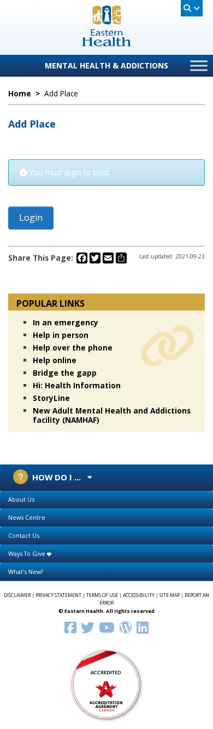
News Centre (26, 517)
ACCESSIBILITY (139, 595)
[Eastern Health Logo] (107, 43)
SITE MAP (169, 595)
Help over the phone (73, 347)
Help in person (60, 335)
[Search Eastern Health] (192, 8)
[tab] (106, 500)
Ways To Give (27, 553)
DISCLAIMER (17, 595)
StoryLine (51, 398)
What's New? (25, 571)
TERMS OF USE (102, 595)
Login (31, 217)
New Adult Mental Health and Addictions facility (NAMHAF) (112, 415)
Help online (54, 360)
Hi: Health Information (77, 385)
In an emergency (65, 322)
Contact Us (23, 535)
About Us (21, 499)
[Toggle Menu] (199, 65)
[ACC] (106, 684)
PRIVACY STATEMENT (58, 595)
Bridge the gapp (65, 373)
